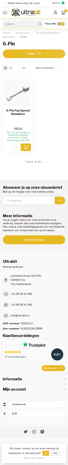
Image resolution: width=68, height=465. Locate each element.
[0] (63, 12)
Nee (55, 453)
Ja (46, 453)
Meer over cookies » (34, 458)
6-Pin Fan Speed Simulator (18, 112)
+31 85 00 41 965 (21, 294)
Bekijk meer (50, 368)
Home (6, 33)
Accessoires (22, 33)
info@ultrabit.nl (20, 315)
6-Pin (24, 37)
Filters (31, 53)
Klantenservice (34, 240)
